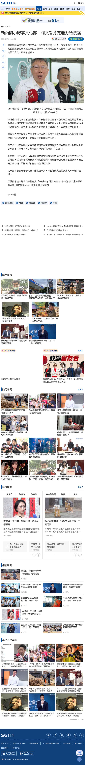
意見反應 (78, 743)
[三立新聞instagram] (62, 735)
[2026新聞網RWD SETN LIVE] (14, 3)
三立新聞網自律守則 (51, 743)
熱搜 (56, 8)
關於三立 (4, 743)
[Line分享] (3, 51)
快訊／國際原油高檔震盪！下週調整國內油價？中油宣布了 (42, 297)
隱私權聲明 (33, 743)
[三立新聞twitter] (75, 735)
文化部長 (67, 44)
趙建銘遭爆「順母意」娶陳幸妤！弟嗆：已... (22, 230)
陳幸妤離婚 (30, 8)
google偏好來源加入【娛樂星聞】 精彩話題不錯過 (65, 226)
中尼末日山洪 (17, 8)
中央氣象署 (51, 494)
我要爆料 (4, 747)
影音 (50, 8)
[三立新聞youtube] (48, 735)
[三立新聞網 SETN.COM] (2, 8)
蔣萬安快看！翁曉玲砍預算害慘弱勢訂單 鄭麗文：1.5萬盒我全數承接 (14, 714)
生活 (79, 8)
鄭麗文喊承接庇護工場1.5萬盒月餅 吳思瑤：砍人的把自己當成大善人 (69, 665)
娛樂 (73, 8)
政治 (39, 8)
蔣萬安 (10, 494)
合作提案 (66, 743)
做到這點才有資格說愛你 (56, 230)
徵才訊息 (16, 747)
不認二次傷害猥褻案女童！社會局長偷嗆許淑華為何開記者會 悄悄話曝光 (69, 690)
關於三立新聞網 (19, 743)
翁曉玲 (22, 494)
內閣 (30, 44)
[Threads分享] (3, 56)
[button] (75, 3)
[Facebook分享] (3, 45)
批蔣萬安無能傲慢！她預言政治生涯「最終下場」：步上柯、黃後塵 (41, 714)
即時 (8, 8)
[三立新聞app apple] (9, 753)
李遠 (50, 44)
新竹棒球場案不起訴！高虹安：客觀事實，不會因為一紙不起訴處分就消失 (41, 690)
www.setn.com (23, 759)
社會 (68, 8)
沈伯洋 (34, 494)
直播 (62, 8)
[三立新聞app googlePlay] (26, 753)
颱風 (63, 494)
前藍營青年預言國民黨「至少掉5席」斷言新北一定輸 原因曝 (14, 690)
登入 (82, 3)
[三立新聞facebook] (55, 735)
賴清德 (17, 44)
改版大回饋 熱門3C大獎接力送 (17, 226)
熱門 (45, 8)
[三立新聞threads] (82, 735)
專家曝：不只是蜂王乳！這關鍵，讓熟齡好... (64, 234)
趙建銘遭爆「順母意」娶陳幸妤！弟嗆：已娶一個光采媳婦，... (42, 477)
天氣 (75, 494)
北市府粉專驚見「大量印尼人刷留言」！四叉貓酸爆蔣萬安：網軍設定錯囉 (14, 665)
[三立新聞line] (68, 735)
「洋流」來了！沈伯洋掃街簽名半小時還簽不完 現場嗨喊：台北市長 (41, 665)
